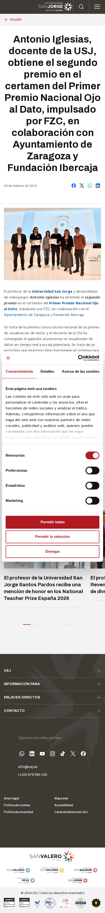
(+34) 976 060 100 (32, 775)
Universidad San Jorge (52, 292)
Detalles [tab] (47, 371)
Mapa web (61, 798)
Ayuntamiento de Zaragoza (26, 315)
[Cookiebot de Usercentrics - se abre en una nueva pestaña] (78, 358)
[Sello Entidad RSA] (50, 903)
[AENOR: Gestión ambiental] (24, 903)
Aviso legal (11, 798)
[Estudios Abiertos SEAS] (26, 880)
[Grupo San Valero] (52, 856)
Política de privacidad (18, 812)
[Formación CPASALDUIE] (86, 870)
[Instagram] (52, 754)
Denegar (52, 551)
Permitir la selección (52, 536)
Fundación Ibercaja (68, 315)
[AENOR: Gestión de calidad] (9, 903)
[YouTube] (42, 754)
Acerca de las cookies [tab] (80, 371)
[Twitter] (73, 754)
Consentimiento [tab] (19, 371)
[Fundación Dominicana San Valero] (52, 870)
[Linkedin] (32, 754)
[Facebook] (83, 754)
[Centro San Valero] (19, 870)
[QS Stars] (96, 903)
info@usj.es (28, 767)
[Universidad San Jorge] (76, 880)
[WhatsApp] (21, 754)
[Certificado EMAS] (37, 903)
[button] (27, 624)
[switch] (87, 469)
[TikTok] (62, 754)
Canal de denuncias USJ (71, 812)
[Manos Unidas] (80, 903)
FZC (47, 309)
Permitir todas (53, 522)
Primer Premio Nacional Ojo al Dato (51, 306)
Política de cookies (17, 805)
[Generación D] (65, 903)
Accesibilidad (63, 805)
